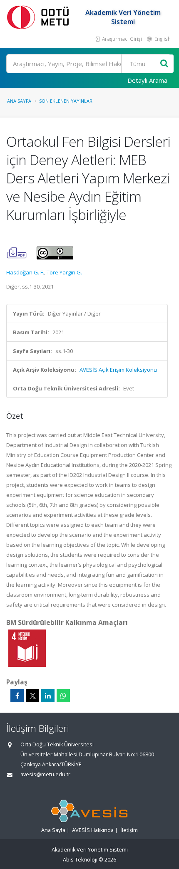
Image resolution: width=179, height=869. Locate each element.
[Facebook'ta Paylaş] (17, 695)
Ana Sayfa (19, 101)
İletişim (129, 830)
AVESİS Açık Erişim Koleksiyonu (118, 369)
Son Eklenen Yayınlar (65, 101)
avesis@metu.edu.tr (45, 774)
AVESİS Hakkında (93, 830)
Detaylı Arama (147, 80)
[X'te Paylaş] (32, 695)
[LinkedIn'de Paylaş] (48, 695)
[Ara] (164, 63)
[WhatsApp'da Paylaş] (63, 695)
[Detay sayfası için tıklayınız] (27, 648)
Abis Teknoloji (80, 859)
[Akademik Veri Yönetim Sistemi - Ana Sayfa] (39, 17)
